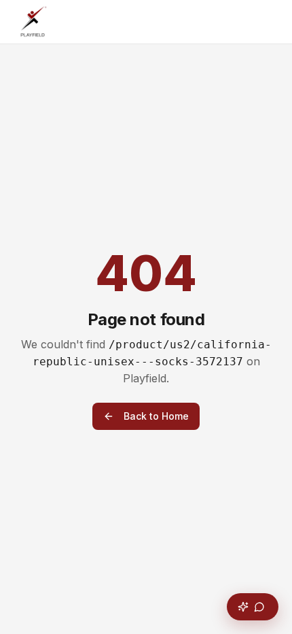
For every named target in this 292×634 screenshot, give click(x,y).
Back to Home (156, 416)
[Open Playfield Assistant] (252, 606)
